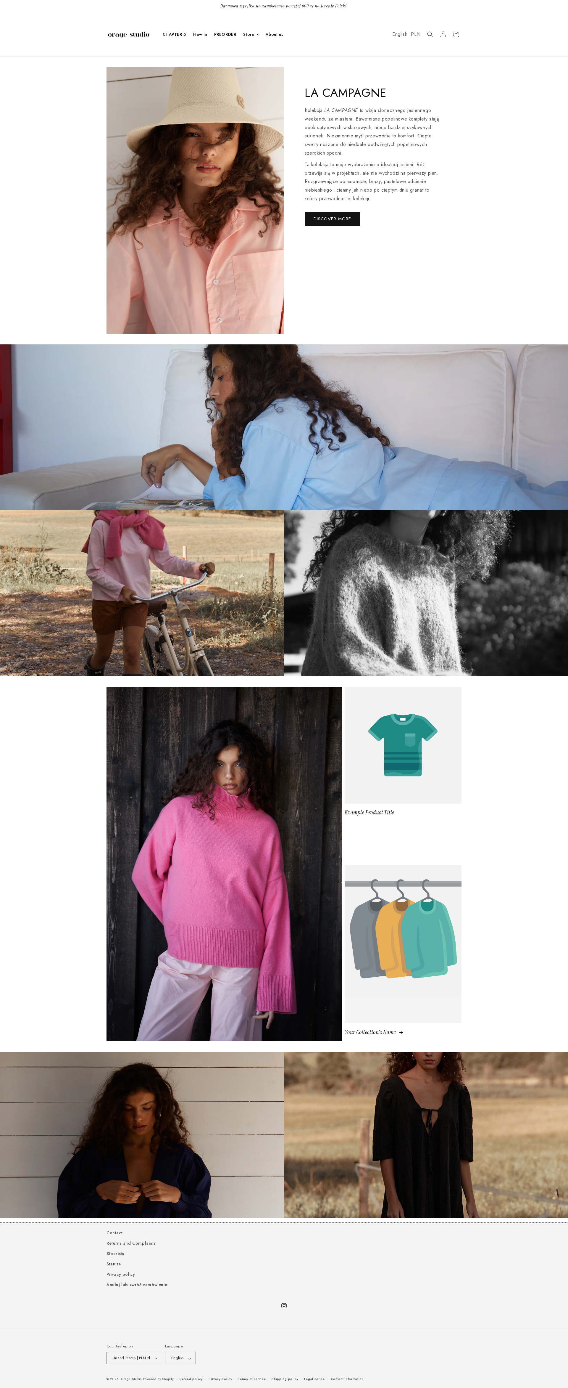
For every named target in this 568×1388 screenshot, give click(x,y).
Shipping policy (285, 1378)
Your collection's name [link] (371, 1032)
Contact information (347, 1378)
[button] (251, 34)
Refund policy (191, 1378)
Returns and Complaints (131, 1243)
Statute (113, 1264)
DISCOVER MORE (332, 219)
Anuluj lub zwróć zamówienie (136, 1285)
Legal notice (314, 1378)
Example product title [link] (369, 812)
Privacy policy (120, 1275)
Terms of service (252, 1378)
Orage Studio (131, 1379)
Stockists (115, 1254)
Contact (114, 1233)
